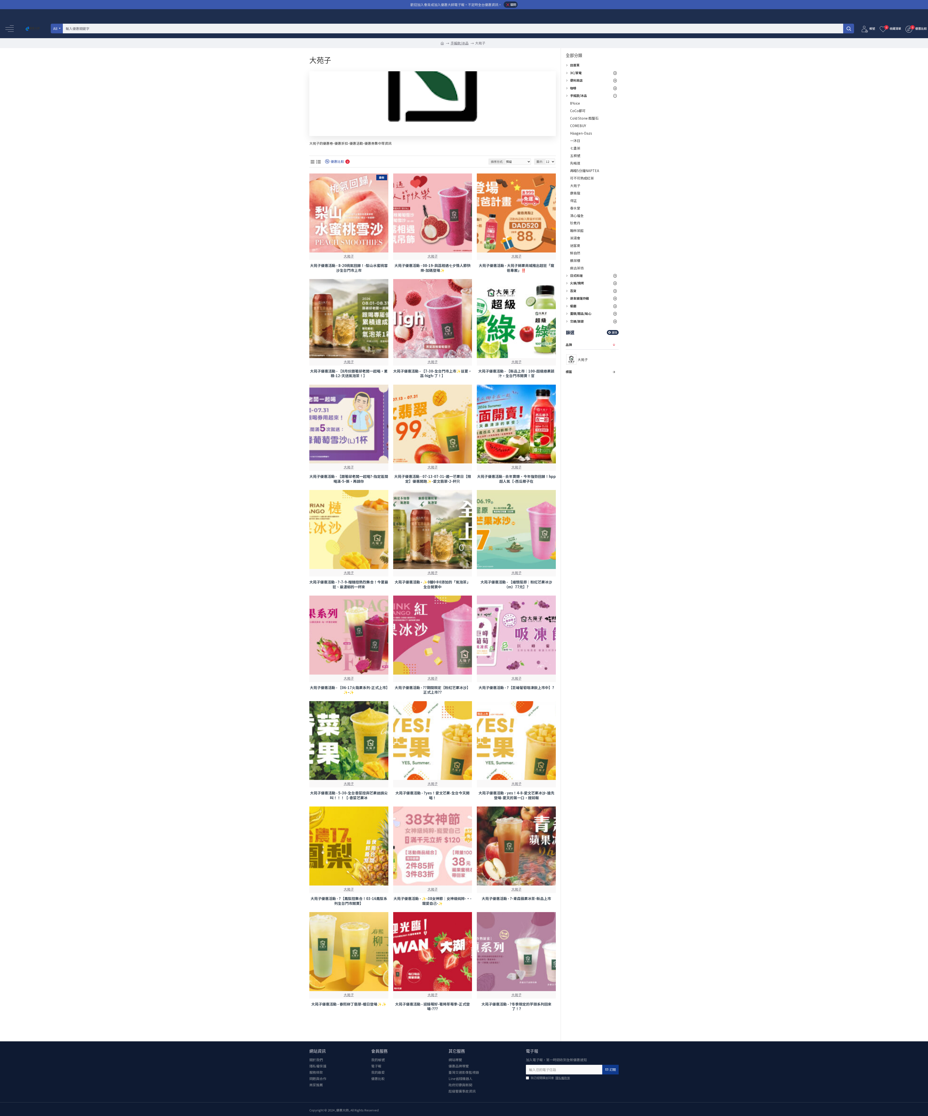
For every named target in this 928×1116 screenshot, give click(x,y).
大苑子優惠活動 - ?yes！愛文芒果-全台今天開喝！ (432, 795)
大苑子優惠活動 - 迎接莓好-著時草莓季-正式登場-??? (432, 1006)
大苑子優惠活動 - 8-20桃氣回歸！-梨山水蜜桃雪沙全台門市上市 (349, 268)
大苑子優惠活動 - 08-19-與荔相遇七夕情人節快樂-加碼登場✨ (432, 268)
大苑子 (349, 256)
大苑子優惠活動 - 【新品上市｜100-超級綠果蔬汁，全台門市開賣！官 (516, 373)
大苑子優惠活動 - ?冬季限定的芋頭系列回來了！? (516, 1006)
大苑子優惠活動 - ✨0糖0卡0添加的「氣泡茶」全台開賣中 (432, 584)
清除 (614, 332)
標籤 (569, 371)
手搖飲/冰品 (459, 43)
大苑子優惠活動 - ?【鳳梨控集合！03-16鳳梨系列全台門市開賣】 (349, 901)
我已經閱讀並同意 (550, 1078)
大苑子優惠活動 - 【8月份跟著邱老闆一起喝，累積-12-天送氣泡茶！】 (349, 373)
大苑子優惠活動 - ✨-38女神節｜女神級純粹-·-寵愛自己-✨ (432, 901)
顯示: (539, 161)
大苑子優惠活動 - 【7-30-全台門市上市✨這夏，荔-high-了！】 (432, 373)
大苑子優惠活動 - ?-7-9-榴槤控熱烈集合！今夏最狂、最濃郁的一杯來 (348, 584)
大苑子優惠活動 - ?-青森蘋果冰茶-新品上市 (516, 898)
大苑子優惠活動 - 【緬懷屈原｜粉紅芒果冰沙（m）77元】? (516, 584)
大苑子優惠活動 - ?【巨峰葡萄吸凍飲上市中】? (516, 687)
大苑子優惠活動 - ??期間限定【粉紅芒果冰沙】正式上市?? (432, 690)
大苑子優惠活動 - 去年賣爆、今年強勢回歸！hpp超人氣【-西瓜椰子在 (516, 478)
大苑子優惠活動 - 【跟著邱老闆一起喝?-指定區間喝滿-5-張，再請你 (348, 478)
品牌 (569, 344)
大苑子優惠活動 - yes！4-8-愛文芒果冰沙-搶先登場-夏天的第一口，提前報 (516, 795)
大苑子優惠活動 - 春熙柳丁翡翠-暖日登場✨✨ (348, 1004)
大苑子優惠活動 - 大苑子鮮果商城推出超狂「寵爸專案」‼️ (516, 268)
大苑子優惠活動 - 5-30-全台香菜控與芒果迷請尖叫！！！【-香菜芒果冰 (349, 795)
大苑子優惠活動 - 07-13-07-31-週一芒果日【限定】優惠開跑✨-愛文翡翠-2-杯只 (432, 478)
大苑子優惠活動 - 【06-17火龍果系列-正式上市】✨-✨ (349, 690)
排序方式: (497, 161)
